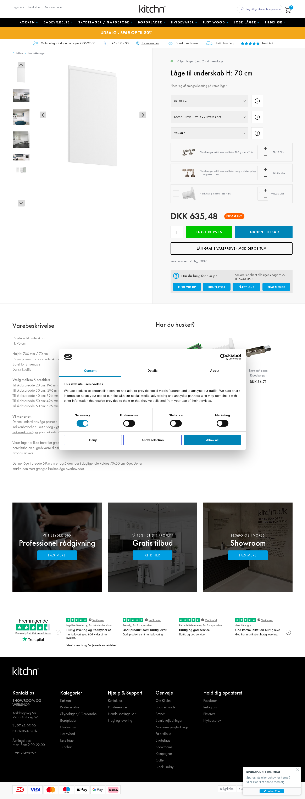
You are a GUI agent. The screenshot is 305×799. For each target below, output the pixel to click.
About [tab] (214, 370)
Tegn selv (18, 7)
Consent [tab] (90, 370)
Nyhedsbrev (212, 720)
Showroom (248, 543)
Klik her (152, 555)
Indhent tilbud (264, 232)
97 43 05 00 (120, 43)
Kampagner (164, 754)
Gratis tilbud (152, 543)
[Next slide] (21, 203)
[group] (21, 74)
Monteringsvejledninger (173, 727)
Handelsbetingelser (121, 714)
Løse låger (67, 740)
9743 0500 (246, 279)
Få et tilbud (34, 7)
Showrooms (164, 747)
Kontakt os (216, 287)
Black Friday (164, 767)
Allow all (212, 440)
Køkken (65, 700)
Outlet (160, 760)
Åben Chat (274, 791)
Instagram (210, 707)
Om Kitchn (163, 700)
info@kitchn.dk (27, 731)
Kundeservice (53, 7)
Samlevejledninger (169, 720)
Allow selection (153, 440)
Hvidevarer (68, 727)
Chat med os (276, 287)
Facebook (210, 700)
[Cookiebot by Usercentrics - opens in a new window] (223, 357)
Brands (160, 714)
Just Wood (67, 734)
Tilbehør (66, 747)
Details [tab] (153, 370)
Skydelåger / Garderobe (78, 714)
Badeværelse (69, 707)
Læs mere (57, 555)
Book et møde (166, 707)
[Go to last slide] (21, 65)
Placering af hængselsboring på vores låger (199, 86)
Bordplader (68, 720)
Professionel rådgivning (57, 543)
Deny (93, 440)
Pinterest (209, 714)
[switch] (129, 423)
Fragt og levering (120, 720)
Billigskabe (227, 789)
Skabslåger (164, 740)
